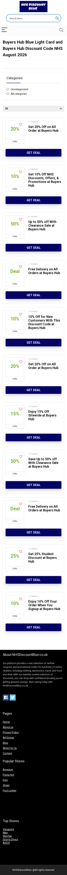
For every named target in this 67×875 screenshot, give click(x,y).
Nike (5, 832)
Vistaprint (8, 829)
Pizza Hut (8, 774)
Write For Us (10, 748)
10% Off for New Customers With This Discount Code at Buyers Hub (44, 322)
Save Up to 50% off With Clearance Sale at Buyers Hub (43, 462)
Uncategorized (19, 89)
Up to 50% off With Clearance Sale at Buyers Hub (42, 225)
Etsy (5, 780)
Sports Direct (10, 839)
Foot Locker (9, 790)
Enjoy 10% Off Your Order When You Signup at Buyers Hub (44, 605)
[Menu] (4, 30)
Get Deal (34, 153)
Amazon (8, 769)
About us (8, 727)
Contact (7, 753)
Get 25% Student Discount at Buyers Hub (42, 557)
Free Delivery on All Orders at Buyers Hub (44, 271)
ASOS (6, 842)
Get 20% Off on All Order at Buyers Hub (43, 128)
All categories (19, 93)
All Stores (8, 737)
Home (6, 721)
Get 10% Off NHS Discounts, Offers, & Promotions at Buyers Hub (44, 179)
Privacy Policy (11, 732)
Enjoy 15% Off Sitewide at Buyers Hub (42, 415)
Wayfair (7, 836)
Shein (6, 785)
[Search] (61, 30)
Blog (5, 742)
